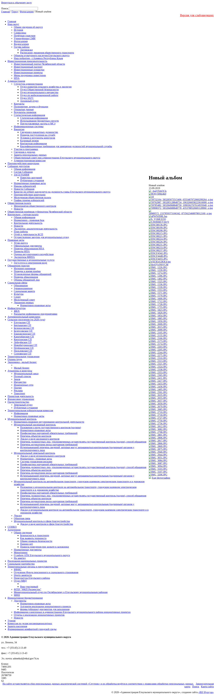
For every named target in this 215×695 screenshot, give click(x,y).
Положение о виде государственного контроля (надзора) (50, 427)
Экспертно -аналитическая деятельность (35, 228)
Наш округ (13, 24)
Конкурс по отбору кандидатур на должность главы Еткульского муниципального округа (62, 191)
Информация (21, 413)
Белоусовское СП (23, 331)
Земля (17, 379)
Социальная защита (24, 291)
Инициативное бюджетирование (25, 598)
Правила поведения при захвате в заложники (44, 546)
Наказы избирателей (25, 186)
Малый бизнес (21, 368)
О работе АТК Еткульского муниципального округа (42, 555)
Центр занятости (23, 575)
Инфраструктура (16, 308)
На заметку (20, 558)
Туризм (11, 620)
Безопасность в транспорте (34, 535)
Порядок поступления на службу (37, 135)
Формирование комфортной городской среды (32, 629)
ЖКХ (17, 311)
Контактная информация (33, 143)
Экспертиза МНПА (24, 257)
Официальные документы (28, 245)
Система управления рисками (36, 461)
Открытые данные (24, 109)
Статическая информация (34, 118)
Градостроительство (18, 402)
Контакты (19, 103)
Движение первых (24, 302)
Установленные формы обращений (32, 274)
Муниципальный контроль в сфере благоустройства (42, 521)
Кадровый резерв (29, 140)
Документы (20, 600)
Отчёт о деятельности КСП (28, 234)
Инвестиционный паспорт (28, 66)
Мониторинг (21, 552)
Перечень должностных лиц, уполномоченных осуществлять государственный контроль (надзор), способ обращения (83, 441)
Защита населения (17, 626)
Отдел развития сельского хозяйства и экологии (46, 86)
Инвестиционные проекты (28, 72)
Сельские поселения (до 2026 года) (26, 319)
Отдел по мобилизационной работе (39, 95)
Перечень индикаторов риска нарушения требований (49, 444)
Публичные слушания (32, 180)
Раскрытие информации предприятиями (35, 314)
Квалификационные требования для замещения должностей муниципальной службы (66, 146)
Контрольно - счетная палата (23, 214)
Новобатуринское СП (25, 345)
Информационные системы (28, 126)
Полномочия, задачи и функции (31, 106)
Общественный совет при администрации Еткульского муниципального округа (57, 157)
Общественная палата (19, 203)
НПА (17, 78)
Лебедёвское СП (22, 342)
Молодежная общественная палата (32, 197)
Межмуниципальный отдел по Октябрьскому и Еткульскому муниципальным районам (61, 592)
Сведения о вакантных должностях (39, 132)
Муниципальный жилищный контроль (35, 424)
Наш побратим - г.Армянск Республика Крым (38, 58)
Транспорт (19, 393)
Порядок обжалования (26, 277)
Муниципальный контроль (22, 419)
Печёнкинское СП (24, 348)
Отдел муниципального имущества (39, 92)
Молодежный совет (24, 299)
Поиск (195, 686)
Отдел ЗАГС (27, 98)
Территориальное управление (24, 356)
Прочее (18, 387)
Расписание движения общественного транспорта (47, 52)
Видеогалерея (21, 44)
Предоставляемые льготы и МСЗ (37, 123)
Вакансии (19, 129)
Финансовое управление (21, 399)
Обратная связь (22, 518)
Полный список (22, 376)
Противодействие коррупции (23, 163)
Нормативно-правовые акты (35, 305)
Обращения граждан (19, 265)
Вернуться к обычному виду (16, 2)
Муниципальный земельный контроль (34, 453)
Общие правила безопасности (36, 541)
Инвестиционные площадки (29, 69)
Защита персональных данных (30, 155)
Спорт (17, 297)
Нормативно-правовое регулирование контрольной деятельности (49, 421)
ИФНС (17, 569)
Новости (18, 208)
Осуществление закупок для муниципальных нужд (41, 237)
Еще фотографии (161, 477)
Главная (5, 11)
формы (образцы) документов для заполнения (44, 609)
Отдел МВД (20, 581)
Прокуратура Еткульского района (32, 578)
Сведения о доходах (24, 152)
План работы (21, 231)
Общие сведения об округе (28, 27)
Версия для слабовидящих (197, 15)
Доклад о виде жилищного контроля (39, 439)
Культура (18, 294)
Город (15, 11)
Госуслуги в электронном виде (30, 262)
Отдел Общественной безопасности (39, 89)
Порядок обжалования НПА (29, 248)
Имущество (20, 382)
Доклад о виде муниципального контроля (42, 456)
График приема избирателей (29, 200)
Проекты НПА (22, 251)
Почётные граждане (24, 35)
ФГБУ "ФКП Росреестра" (27, 589)
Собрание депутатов (19, 166)
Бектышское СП (22, 325)
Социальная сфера (17, 282)
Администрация (16, 81)
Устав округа (21, 243)
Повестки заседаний (31, 177)
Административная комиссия (29, 160)
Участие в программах (26, 149)
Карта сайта (207, 686)
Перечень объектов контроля (35, 436)
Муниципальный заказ (26, 373)
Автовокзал (26, 49)
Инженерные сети (23, 385)
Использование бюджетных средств (39, 120)
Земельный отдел (23, 404)
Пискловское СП (23, 350)
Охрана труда (15, 359)
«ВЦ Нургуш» (206, 692)
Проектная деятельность (21, 396)
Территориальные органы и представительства (33, 566)
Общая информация (24, 169)
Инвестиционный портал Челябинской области (39, 64)
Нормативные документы (28, 549)
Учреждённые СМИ (24, 38)
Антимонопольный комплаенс (24, 316)
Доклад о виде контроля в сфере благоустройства (46, 524)
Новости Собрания (24, 189)
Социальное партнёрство (21, 563)
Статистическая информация (29, 115)
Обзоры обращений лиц (27, 279)
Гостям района (21, 47)
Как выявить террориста (33, 538)
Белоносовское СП (24, 328)
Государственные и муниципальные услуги (31, 260)
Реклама (18, 390)
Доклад (18, 515)
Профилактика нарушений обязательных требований (48, 433)
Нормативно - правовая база (29, 220)
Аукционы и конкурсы (20, 370)
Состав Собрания (23, 172)
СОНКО (12, 527)
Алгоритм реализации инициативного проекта (45, 606)
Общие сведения (23, 532)
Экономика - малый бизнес (22, 362)
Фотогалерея (27, 11)
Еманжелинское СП (24, 333)
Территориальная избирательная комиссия (30, 410)
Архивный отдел (29, 101)
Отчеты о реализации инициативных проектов (39, 615)
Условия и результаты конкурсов (37, 137)
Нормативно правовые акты (29, 416)
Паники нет (26, 544)
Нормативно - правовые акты (36, 458)
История (18, 30)
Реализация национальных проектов (27, 561)
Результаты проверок (25, 112)
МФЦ (17, 595)
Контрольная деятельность (28, 223)
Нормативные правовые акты (30, 183)
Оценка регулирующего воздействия (34, 254)
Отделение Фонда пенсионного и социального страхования (46, 572)
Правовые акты (16, 240)
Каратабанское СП (24, 336)
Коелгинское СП (23, 339)
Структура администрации (28, 84)
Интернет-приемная (24, 268)
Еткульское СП (22, 322)
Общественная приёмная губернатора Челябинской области (40, 211)
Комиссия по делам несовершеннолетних (30, 623)
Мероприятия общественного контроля (35, 206)
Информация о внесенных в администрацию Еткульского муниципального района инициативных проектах (72, 612)
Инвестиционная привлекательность (27, 61)
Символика (20, 32)
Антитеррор (14, 529)
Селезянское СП (22, 353)
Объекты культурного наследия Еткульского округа (41, 55)
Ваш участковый (29, 586)
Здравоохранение (23, 288)
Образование (21, 285)
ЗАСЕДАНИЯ (21, 174)
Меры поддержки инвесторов (30, 75)
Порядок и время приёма (27, 271)
